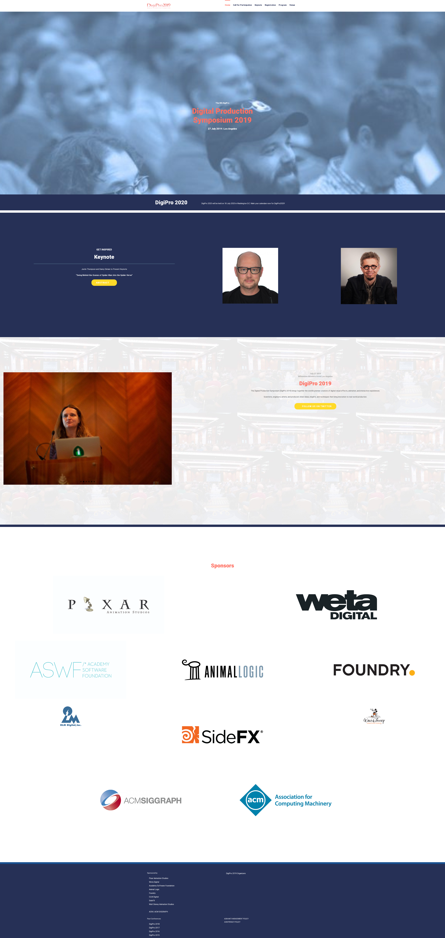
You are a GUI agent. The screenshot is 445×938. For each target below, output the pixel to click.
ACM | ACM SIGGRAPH (158, 912)
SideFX (152, 900)
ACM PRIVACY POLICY (232, 922)
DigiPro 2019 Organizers (236, 873)
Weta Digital (154, 882)
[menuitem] (227, 5)
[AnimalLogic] (222, 643)
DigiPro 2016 (154, 931)
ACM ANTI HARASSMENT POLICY (236, 919)
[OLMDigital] (70, 708)
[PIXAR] (108, 577)
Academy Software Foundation (161, 886)
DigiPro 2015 (154, 935)
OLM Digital (154, 897)
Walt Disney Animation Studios (161, 904)
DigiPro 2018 (154, 924)
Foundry (152, 893)
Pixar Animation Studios (158, 878)
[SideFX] (222, 708)
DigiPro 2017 (154, 928)
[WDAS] (374, 708)
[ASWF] (70, 643)
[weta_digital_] (336, 577)
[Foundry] (374, 643)
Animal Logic (154, 889)
